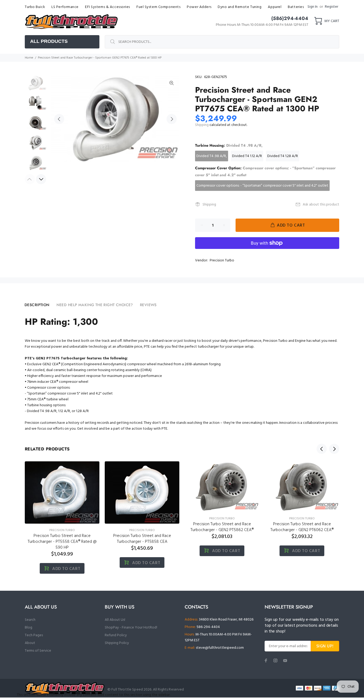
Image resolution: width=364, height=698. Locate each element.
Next (172, 119)
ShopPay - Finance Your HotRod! (131, 628)
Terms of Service (38, 651)
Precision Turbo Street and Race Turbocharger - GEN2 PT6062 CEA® (302, 527)
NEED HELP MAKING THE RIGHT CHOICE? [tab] (94, 304)
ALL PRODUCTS (49, 41)
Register (331, 7)
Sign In (313, 7)
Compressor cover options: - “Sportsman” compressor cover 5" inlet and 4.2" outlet (262, 186)
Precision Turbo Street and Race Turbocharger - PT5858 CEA (142, 538)
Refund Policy (116, 635)
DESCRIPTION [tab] (37, 304)
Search (30, 620)
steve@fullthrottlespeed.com (220, 648)
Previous (59, 119)
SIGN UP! (325, 646)
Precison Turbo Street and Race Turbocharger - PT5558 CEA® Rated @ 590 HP (62, 541)
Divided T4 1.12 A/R (247, 156)
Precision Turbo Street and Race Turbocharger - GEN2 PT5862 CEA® (222, 527)
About (30, 643)
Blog (28, 628)
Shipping (202, 125)
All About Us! (115, 620)
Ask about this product (321, 205)
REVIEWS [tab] (148, 304)
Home (29, 57)
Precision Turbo (222, 260)
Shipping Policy (117, 643)
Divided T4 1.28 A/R (282, 156)
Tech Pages (34, 635)
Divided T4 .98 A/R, (211, 156)
